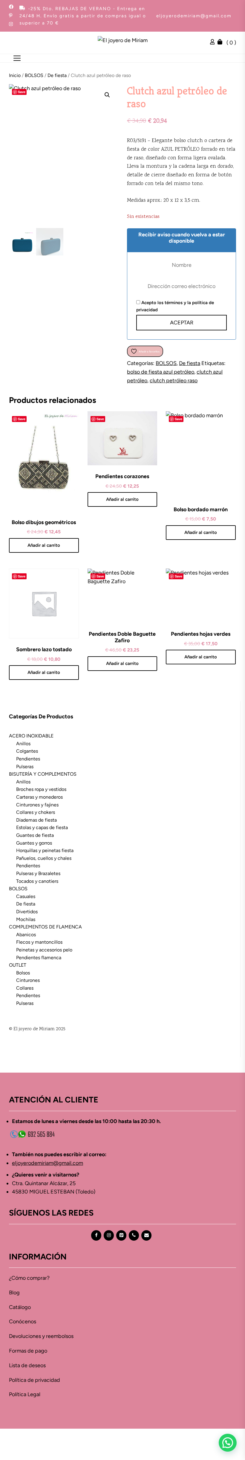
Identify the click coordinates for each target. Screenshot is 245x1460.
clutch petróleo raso (173, 380)
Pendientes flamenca (38, 957)
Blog (14, 1292)
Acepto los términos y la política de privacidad (175, 306)
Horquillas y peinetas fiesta (45, 850)
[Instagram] (109, 1235)
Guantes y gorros (34, 843)
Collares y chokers (35, 812)
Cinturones (28, 980)
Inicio (15, 75)
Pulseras (24, 766)
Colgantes (27, 751)
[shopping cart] (221, 42)
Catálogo (20, 1307)
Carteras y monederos (39, 797)
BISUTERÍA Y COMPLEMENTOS (42, 774)
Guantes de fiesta (35, 835)
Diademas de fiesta (36, 820)
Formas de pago (28, 1350)
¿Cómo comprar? (29, 1278)
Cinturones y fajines (37, 805)
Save (21, 92)
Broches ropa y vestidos (41, 789)
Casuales (25, 896)
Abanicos (26, 934)
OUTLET (17, 965)
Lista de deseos (27, 1365)
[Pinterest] (121, 1235)
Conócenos (22, 1321)
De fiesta (57, 75)
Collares (24, 988)
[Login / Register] (214, 42)
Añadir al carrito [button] (43, 545)
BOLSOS (34, 75)
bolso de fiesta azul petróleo (160, 372)
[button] (107, 95)
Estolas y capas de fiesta (42, 827)
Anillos (23, 743)
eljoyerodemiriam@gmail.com (194, 16)
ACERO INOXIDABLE (31, 736)
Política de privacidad (34, 1380)
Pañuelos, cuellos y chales (43, 858)
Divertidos (27, 911)
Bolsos (23, 973)
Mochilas (25, 919)
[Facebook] (96, 1235)
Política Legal (24, 1394)
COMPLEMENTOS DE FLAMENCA (45, 927)
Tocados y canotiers (37, 881)
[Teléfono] (134, 1235)
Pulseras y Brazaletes (38, 873)
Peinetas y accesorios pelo (44, 950)
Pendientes (28, 759)
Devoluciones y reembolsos (41, 1336)
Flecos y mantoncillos (39, 942)
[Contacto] (146, 1235)
